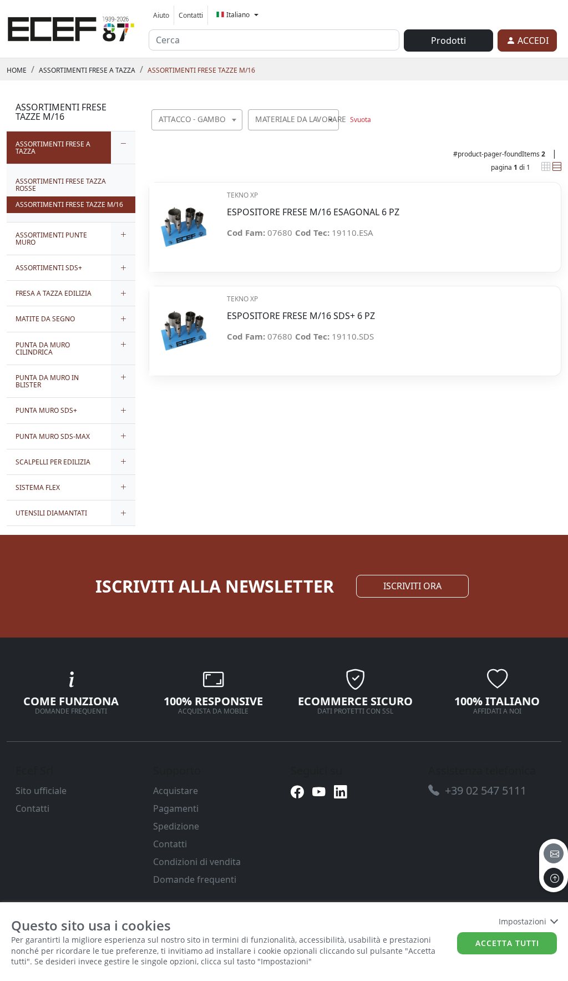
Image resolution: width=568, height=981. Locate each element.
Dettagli (183, 221)
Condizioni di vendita (197, 862)
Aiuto (161, 15)
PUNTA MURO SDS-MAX (53, 436)
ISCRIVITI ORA (412, 586)
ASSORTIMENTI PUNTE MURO (51, 238)
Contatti (191, 15)
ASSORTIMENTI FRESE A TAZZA (87, 70)
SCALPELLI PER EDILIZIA (53, 462)
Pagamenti (176, 808)
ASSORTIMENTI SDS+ (49, 267)
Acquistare (175, 791)
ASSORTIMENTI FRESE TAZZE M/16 (201, 70)
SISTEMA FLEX (38, 487)
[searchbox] (236, 133)
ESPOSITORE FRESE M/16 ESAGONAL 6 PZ (313, 212)
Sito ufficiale (41, 791)
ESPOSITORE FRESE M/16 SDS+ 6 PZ (301, 316)
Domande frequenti (194, 879)
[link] (71, 27)
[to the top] (554, 878)
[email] (554, 853)
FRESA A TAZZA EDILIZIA (54, 293)
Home (17, 70)
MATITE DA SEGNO (45, 318)
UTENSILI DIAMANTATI (51, 513)
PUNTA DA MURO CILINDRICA (43, 348)
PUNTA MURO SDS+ (46, 410)
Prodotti (448, 40)
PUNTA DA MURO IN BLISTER (47, 381)
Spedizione (176, 826)
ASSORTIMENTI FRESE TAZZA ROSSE (61, 184)
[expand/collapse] (123, 148)
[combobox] (196, 119)
